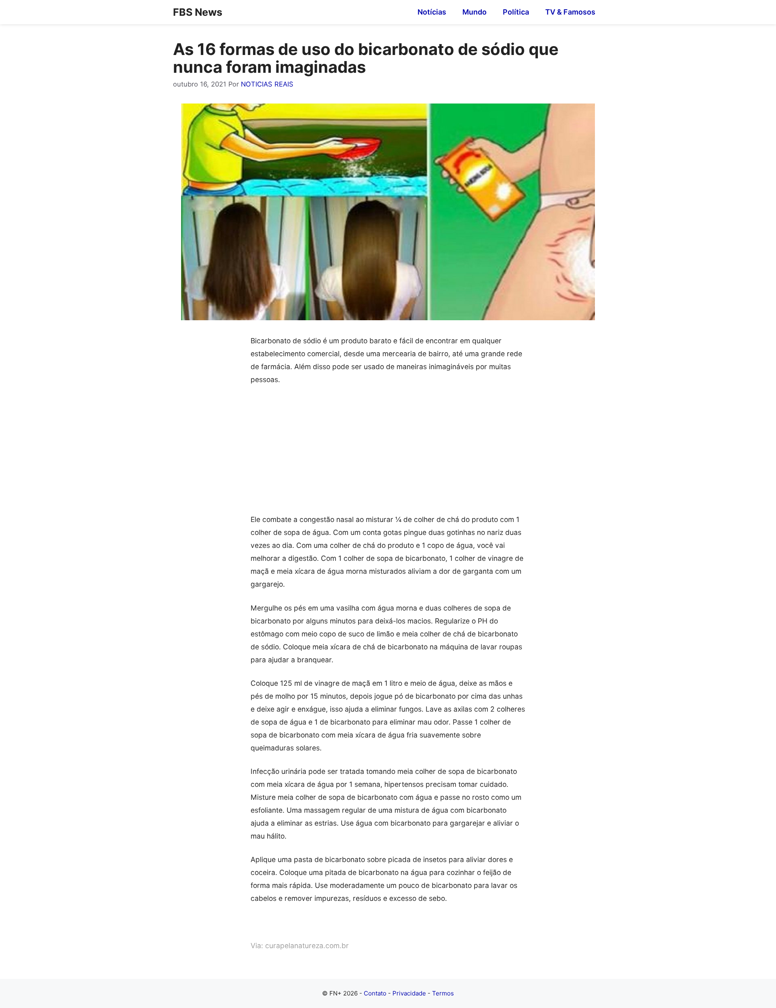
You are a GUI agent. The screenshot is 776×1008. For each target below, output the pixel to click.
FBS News (197, 12)
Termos (443, 993)
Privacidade (409, 993)
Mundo (474, 12)
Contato (375, 993)
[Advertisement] (388, 453)
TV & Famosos (570, 12)
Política (516, 12)
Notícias (432, 12)
